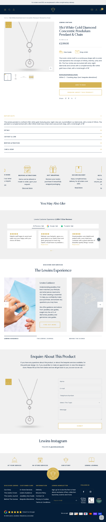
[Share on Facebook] (65, 98)
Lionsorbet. (30, 516)
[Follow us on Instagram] (90, 492)
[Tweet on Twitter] (72, 98)
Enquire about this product (80, 92)
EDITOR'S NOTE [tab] (9, 116)
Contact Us (40, 496)
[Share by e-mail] (75, 98)
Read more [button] (44, 245)
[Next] (100, 305)
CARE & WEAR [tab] (9, 149)
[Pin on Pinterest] (68, 98)
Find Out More (49, 325)
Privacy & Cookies (42, 499)
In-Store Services (26, 490)
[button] (7, 239)
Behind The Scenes (11, 499)
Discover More (27, 188)
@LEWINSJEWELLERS (57, 447)
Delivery (39, 490)
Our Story (7, 490)
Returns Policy (41, 493)
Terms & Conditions (43, 502)
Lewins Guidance (26, 493)
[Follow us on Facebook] (83, 492)
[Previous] (6, 305)
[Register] (76, 500)
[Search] (9, 10)
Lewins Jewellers (14, 516)
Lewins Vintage (65, 22)
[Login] (96, 10)
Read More (79, 188)
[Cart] (101, 10)
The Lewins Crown (10, 493)
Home (6, 18)
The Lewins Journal (11, 496)
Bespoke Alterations (27, 499)
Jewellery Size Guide (27, 496)
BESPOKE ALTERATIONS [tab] (12, 143)
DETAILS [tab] (7, 130)
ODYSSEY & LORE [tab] (10, 137)
